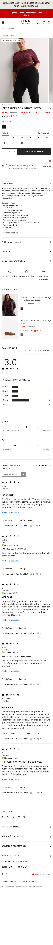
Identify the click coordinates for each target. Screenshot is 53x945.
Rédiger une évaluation (37, 350)
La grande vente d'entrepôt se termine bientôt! (26, 14)
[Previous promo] (4, 13)
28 (22, 143)
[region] (26, 13)
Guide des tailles (44, 133)
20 (38, 137)
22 (47, 137)
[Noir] (4, 126)
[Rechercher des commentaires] (23, 474)
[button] (3, 22)
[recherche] (3, 29)
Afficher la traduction (10, 512)
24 (5, 143)
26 (14, 143)
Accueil (5, 36)
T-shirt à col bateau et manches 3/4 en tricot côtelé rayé (34, 298)
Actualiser (47, 167)
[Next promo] (49, 13)
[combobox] (28, 28)
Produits (14, 36)
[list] (26, 70)
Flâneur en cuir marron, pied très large (34, 321)
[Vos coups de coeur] (43, 22)
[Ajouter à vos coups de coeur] (50, 108)
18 (30, 137)
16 (22, 137)
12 (5, 137)
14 (13, 137)
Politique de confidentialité (27, 882)
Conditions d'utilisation (10, 882)
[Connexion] (38, 22)
